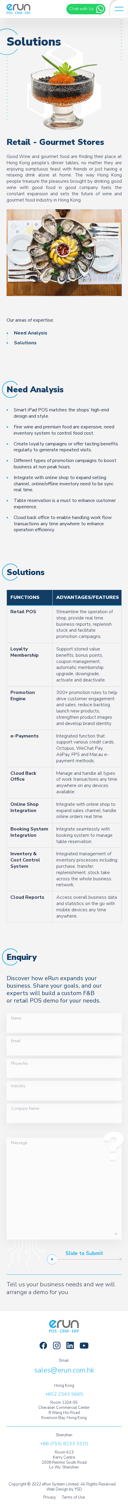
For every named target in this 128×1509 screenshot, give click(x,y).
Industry (18, 1086)
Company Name (25, 1109)
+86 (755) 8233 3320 (64, 1443)
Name (16, 1018)
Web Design (57, 1489)
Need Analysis (30, 333)
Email (16, 1041)
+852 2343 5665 (64, 1394)
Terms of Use (73, 1497)
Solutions (25, 343)
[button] (119, 9)
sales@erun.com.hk (64, 1370)
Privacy (49, 1497)
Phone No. (20, 1064)
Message (19, 1143)
